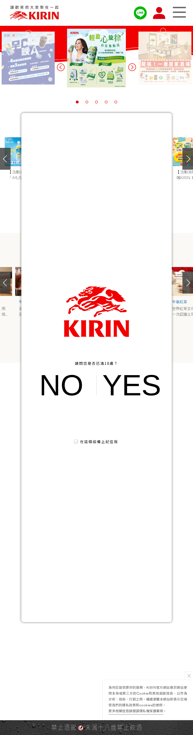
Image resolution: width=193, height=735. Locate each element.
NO (61, 385)
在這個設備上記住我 (99, 441)
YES (131, 385)
